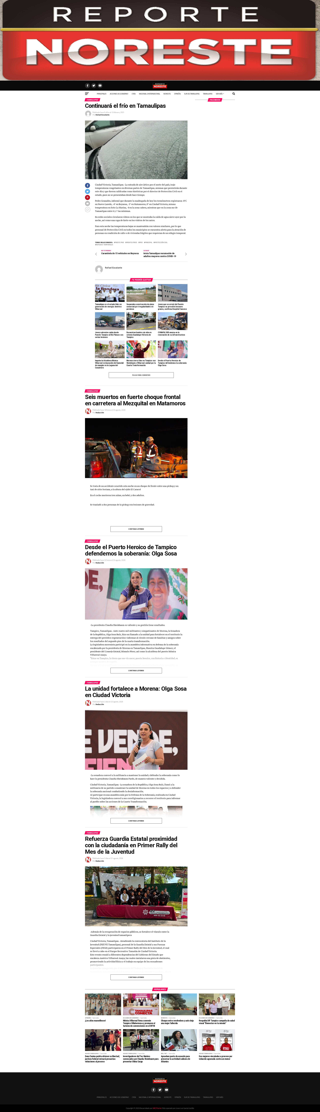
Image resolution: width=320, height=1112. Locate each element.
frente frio (119, 242)
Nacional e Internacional (149, 93)
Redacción (100, 412)
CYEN (134, 93)
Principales (101, 93)
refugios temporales (104, 245)
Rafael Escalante (102, 114)
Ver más (219, 93)
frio (141, 242)
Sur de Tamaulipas (192, 93)
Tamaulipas (207, 93)
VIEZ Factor (157, 1108)
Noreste (167, 93)
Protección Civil (161, 242)
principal (148, 242)
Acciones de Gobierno (119, 93)
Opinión (177, 93)
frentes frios (131, 242)
